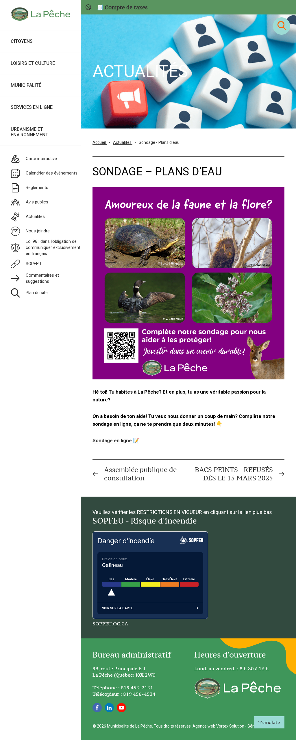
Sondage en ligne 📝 (115, 440)
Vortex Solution (230, 726)
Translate (269, 722)
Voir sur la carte (117, 608)
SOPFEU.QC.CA (110, 623)
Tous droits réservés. (173, 726)
